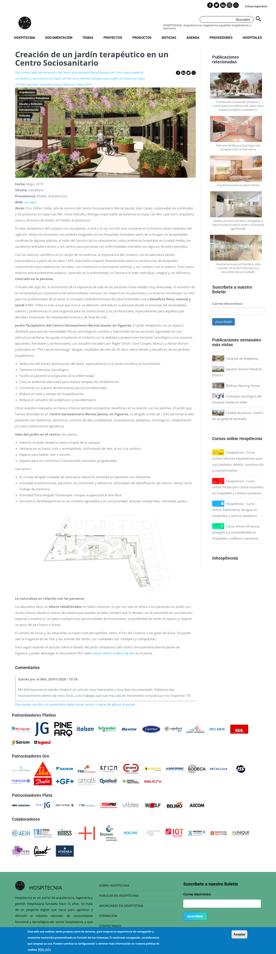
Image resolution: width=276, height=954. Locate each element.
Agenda (193, 37)
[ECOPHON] (153, 768)
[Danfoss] (43, 781)
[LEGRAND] (43, 742)
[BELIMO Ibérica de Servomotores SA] (175, 805)
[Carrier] (151, 729)
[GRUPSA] (131, 768)
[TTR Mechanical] (87, 805)
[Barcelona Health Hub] (218, 833)
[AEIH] (21, 833)
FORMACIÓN (108, 916)
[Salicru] (153, 781)
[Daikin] (65, 768)
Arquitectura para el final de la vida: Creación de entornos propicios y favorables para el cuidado (238, 268)
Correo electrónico (227, 303)
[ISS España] (241, 768)
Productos (142, 37)
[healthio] (131, 833)
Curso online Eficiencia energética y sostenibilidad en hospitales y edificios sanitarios (235, 532)
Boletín (219, 291)
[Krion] (109, 768)
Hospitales (252, 37)
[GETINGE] (65, 805)
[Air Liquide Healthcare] (21, 729)
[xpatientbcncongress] (196, 833)
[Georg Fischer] (65, 781)
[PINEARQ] (63, 729)
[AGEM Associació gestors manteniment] (43, 833)
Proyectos (113, 37)
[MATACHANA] (21, 805)
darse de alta (125, 653)
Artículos (24, 115)
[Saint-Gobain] (195, 729)
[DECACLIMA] (219, 768)
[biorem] (109, 833)
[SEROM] (21, 742)
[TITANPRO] (109, 805)
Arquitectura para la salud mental (238, 185)
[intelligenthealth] (153, 833)
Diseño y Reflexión (30, 104)
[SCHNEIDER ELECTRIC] (107, 729)
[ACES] (21, 850)
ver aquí (30, 202)
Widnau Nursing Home (243, 385)
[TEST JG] (43, 805)
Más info (44, 949)
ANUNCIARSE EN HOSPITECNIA (121, 906)
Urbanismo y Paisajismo (34, 98)
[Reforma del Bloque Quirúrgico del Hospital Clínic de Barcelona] (238, 129)
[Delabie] (217, 729)
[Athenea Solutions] (65, 850)
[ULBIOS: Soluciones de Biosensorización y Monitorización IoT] (131, 805)
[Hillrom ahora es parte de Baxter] (129, 729)
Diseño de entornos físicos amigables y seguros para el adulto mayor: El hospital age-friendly (238, 224)
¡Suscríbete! (223, 322)
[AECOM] (197, 805)
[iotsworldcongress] (174, 833)
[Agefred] (173, 729)
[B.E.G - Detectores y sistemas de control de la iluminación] (239, 729)
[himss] (65, 833)
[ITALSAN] (85, 729)
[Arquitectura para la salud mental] (238, 169)
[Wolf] (153, 805)
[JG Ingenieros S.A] (42, 729)
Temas (87, 37)
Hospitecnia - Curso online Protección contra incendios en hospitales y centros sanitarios (237, 487)
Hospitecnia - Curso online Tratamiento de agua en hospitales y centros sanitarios (234, 509)
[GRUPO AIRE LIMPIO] (21, 768)
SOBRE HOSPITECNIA (114, 885)
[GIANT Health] (43, 850)
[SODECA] (197, 768)
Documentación (58, 37)
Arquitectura (27, 92)
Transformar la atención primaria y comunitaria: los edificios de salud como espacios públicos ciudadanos (238, 106)
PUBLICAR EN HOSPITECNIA (118, 895)
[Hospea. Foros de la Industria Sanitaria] (87, 833)
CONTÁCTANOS (110, 926)
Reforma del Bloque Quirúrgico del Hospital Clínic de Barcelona (238, 147)
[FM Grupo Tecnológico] (87, 768)
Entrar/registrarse (256, 6)
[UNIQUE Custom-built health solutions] (240, 833)
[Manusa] (21, 781)
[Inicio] (24, 22)
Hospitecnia (24, 37)
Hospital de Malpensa (242, 358)
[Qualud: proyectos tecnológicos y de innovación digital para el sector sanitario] (109, 781)
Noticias (169, 37)
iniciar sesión (102, 653)
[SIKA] (43, 768)
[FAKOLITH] (131, 781)
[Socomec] (175, 768)
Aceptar (239, 934)
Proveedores (221, 37)
